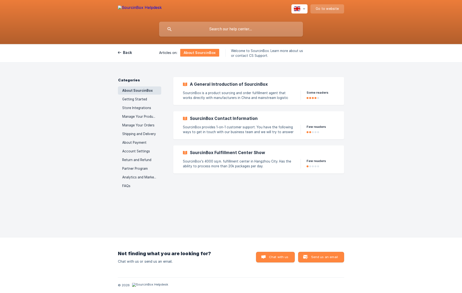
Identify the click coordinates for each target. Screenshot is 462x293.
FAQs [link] (126, 186)
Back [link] (127, 52)
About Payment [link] (134, 142)
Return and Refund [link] (136, 160)
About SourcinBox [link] (137, 90)
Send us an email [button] (324, 257)
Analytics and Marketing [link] (141, 177)
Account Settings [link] (136, 151)
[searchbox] (231, 29)
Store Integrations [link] (136, 108)
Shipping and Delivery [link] (139, 134)
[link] (258, 91)
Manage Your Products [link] (140, 116)
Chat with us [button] (279, 257)
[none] (140, 9)
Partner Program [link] (135, 168)
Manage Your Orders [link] (138, 125)
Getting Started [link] (134, 99)
